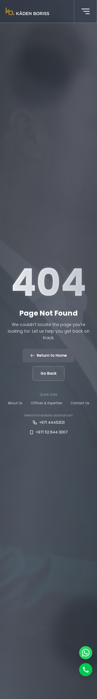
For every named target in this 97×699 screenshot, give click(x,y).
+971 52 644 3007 (52, 432)
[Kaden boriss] (27, 11)
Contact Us (80, 403)
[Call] (85, 669)
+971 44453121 (52, 422)
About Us (15, 403)
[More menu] (85, 11)
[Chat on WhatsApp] (85, 652)
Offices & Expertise (46, 403)
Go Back (48, 373)
